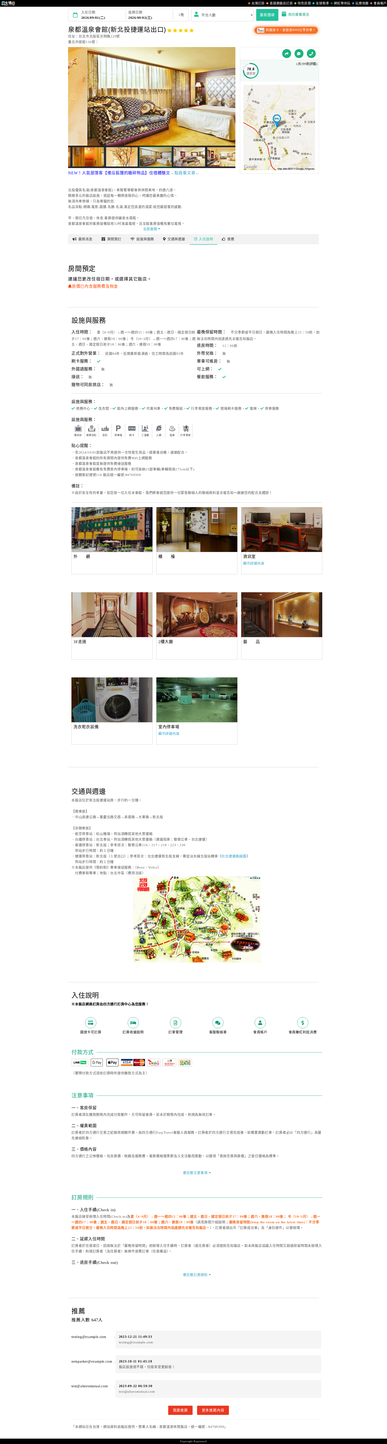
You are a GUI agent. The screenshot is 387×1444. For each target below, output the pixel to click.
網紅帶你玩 (342, 3)
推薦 (230, 239)
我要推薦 (180, 1410)
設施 (145, 239)
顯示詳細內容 (253, 563)
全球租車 (322, 3)
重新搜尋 (267, 15)
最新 (85, 239)
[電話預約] (311, 53)
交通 (176, 239)
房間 (114, 239)
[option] (112, 529)
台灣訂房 (258, 3)
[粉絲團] (299, 53)
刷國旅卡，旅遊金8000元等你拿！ (290, 30)
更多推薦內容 (213, 1410)
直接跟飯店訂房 (281, 3)
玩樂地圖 (362, 3)
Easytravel (200, 1441)
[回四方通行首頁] (8, 3)
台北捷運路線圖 (233, 856)
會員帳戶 (380, 3)
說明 (206, 239)
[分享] (286, 53)
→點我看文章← (185, 173)
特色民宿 (304, 3)
